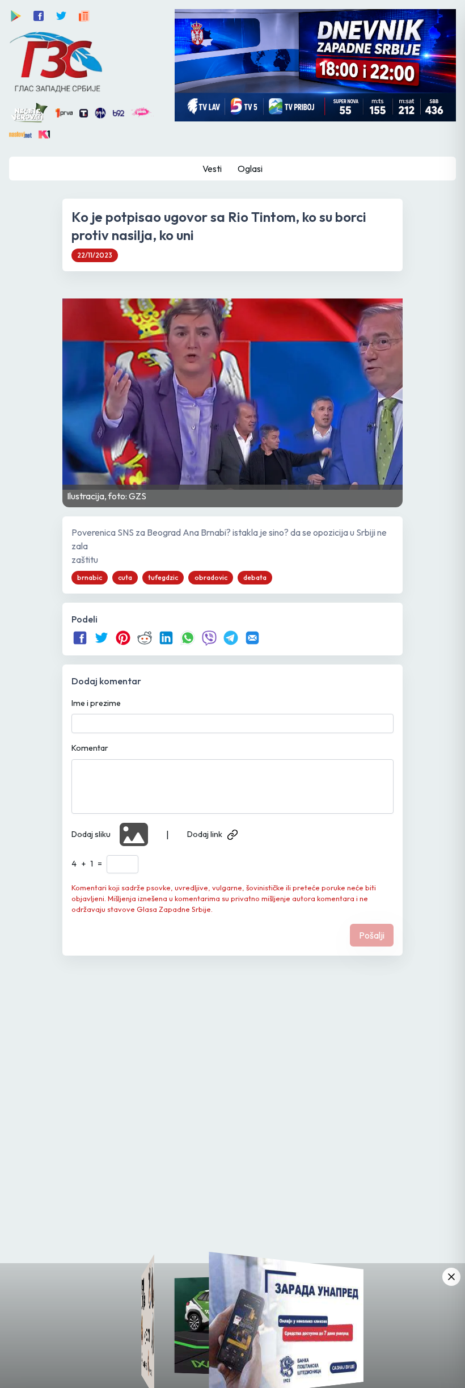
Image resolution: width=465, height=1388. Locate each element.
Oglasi (250, 168)
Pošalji (371, 935)
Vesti (212, 168)
